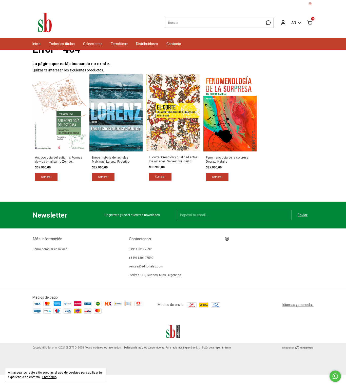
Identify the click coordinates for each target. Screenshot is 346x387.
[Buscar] (268, 23)
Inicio (36, 44)
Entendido (49, 377)
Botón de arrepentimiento (216, 347)
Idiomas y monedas (298, 305)
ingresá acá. (190, 347)
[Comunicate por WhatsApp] (335, 376)
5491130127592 (140, 249)
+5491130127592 (141, 258)
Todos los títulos (62, 44)
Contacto (173, 44)
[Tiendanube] (298, 348)
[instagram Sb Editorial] (310, 4)
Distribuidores (147, 44)
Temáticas (119, 44)
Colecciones (92, 44)
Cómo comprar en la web (49, 249)
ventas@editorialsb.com (146, 266)
